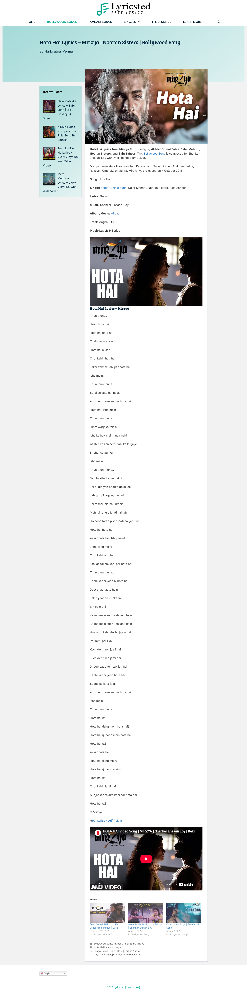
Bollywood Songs (62, 21)
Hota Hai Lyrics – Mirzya (107, 947)
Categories (132, 987)
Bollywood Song (154, 153)
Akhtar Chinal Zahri (114, 187)
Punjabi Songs (100, 21)
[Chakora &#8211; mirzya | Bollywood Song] (183, 913)
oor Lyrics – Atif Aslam (107, 820)
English (47, 973)
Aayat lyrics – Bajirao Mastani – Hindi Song (117, 954)
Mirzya (115, 213)
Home (31, 21)
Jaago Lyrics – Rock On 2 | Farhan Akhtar (117, 951)
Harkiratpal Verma (59, 51)
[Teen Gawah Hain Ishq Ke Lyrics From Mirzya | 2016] (107, 913)
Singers (130, 21)
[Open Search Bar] (219, 22)
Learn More (192, 21)
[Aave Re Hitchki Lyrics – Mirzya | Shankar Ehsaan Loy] (145, 913)
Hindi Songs (161, 21)
